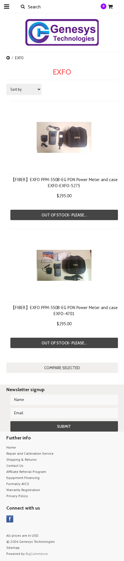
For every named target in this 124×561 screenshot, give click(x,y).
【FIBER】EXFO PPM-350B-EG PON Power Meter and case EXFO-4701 (64, 310)
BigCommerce (37, 553)
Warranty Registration (23, 490)
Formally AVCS (17, 484)
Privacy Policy (17, 496)
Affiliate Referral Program (26, 471)
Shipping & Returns (21, 459)
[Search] (23, 6)
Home (11, 447)
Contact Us (14, 465)
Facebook (10, 519)
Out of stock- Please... (64, 215)
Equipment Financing (23, 477)
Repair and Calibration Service (30, 453)
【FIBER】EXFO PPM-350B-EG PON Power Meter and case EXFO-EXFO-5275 (64, 182)
